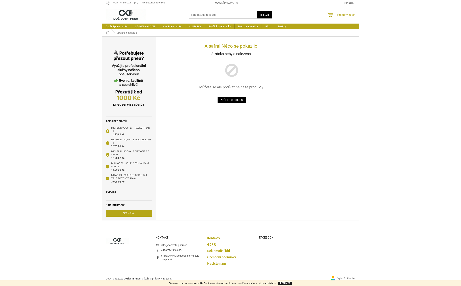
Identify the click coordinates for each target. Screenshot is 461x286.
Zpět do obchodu (231, 100)
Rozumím (285, 283)
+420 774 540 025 (171, 250)
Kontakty (213, 238)
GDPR (211, 244)
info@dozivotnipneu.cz (174, 245)
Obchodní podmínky (221, 257)
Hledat (264, 14)
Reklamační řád (218, 251)
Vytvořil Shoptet (346, 278)
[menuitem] (116, 26)
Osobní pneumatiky (226, 2)
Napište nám (216, 263)
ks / (129, 213)
